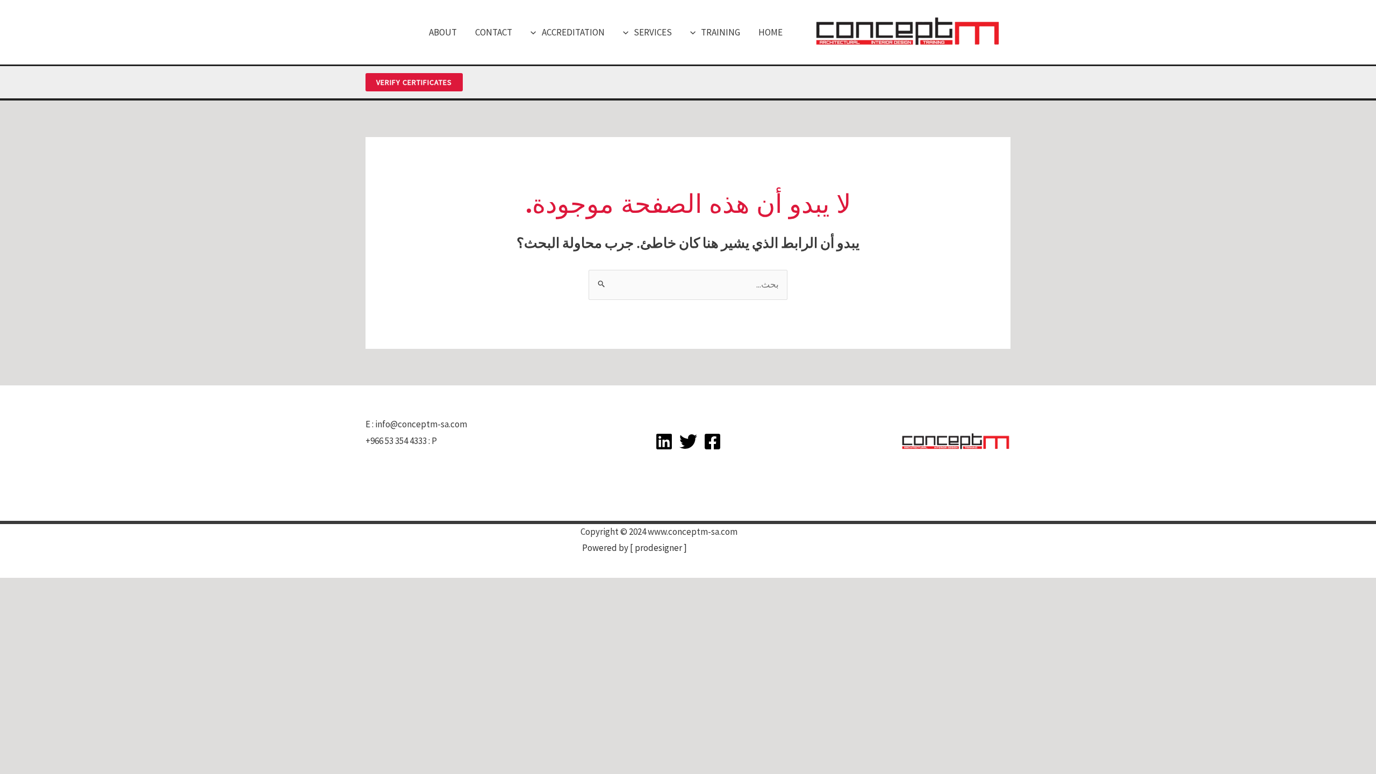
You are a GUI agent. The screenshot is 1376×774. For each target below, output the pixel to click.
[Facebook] (712, 441)
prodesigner (658, 548)
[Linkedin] (664, 441)
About (443, 32)
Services (653, 32)
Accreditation (573, 32)
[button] (695, 32)
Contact (493, 32)
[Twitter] (688, 441)
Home (770, 32)
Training (720, 32)
